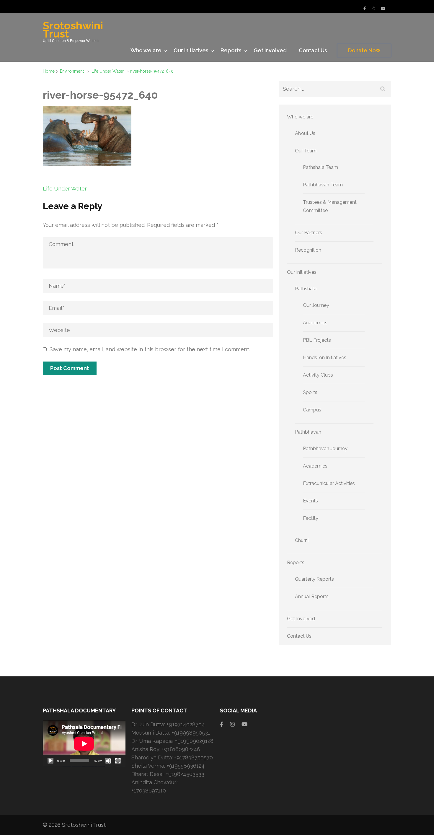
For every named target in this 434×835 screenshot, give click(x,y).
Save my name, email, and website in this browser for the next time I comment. (150, 349)
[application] (84, 743)
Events (310, 501)
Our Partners (308, 232)
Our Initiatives (191, 50)
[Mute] (108, 761)
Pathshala (305, 289)
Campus (312, 410)
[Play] (50, 761)
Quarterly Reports (314, 579)
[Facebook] (364, 8)
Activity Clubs (318, 375)
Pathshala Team (320, 167)
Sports (310, 392)
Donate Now (364, 50)
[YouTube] (383, 8)
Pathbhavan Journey (325, 448)
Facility (310, 518)
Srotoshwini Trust (73, 29)
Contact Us (313, 50)
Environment (72, 71)
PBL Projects (317, 340)
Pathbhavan (308, 432)
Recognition (308, 250)
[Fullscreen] (118, 761)
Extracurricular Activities (329, 483)
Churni (302, 540)
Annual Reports (312, 596)
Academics (315, 322)
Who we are (145, 50)
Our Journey (316, 305)
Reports (231, 50)
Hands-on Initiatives (324, 357)
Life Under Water (65, 188)
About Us (305, 133)
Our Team (305, 151)
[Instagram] (373, 8)
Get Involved (270, 50)
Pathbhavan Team (323, 185)
